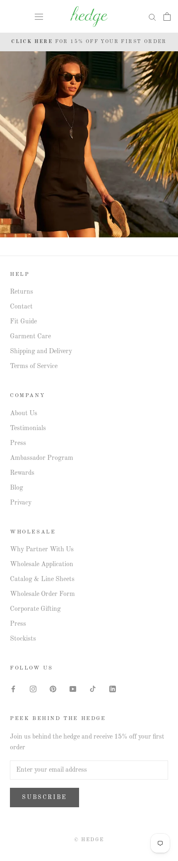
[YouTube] (73, 689)
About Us (23, 413)
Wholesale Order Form (42, 594)
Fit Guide (23, 321)
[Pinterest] (53, 689)
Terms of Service (34, 366)
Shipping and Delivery (41, 351)
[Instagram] (33, 689)
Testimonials (28, 428)
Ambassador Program (41, 458)
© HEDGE (89, 839)
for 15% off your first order (89, 41)
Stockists (23, 639)
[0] (167, 16)
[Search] (152, 16)
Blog (16, 488)
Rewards (22, 473)
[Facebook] (13, 689)
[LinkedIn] (112, 689)
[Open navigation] (39, 16)
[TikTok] (92, 689)
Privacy (20, 503)
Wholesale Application (41, 564)
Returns (21, 292)
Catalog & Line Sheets (42, 579)
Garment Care (30, 336)
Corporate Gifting (35, 609)
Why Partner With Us (42, 549)
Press (18, 443)
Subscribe (44, 797)
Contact (21, 307)
